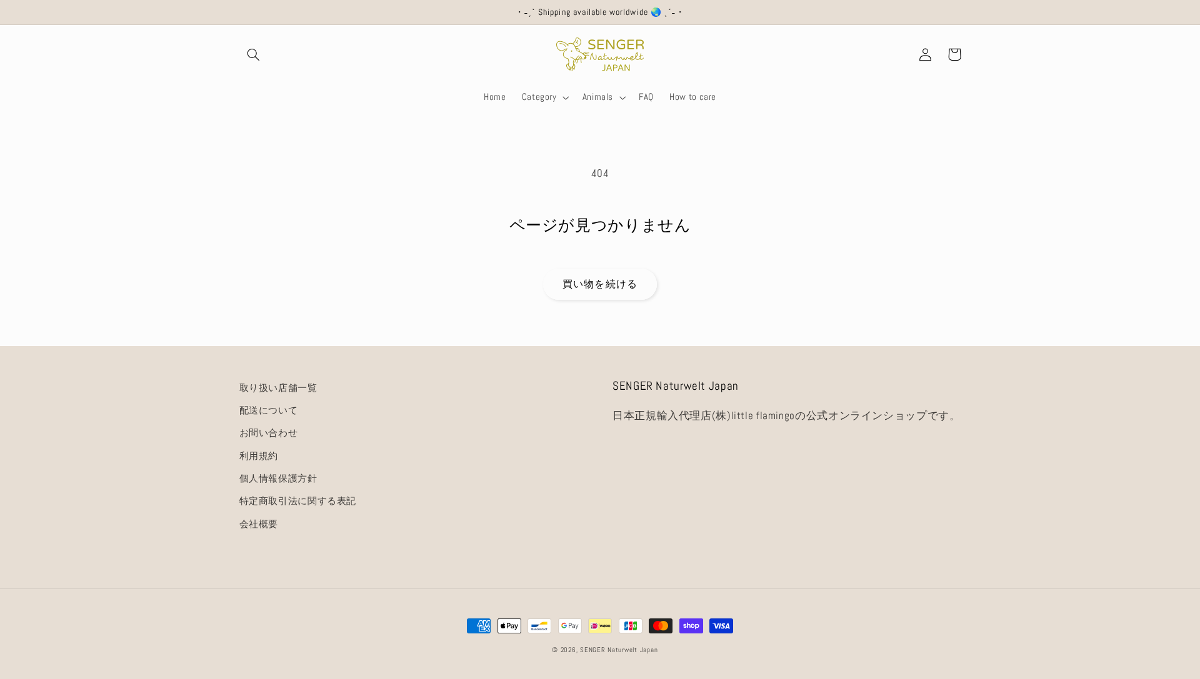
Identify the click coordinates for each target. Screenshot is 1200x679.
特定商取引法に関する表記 (298, 501)
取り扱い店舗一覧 (278, 388)
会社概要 (259, 524)
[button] (253, 54)
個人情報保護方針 (278, 478)
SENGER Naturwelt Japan (619, 650)
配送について (268, 410)
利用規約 (259, 456)
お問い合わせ (268, 433)
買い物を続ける (599, 284)
